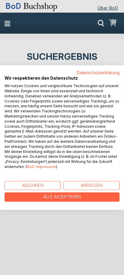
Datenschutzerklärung (98, 72)
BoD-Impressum (41, 166)
